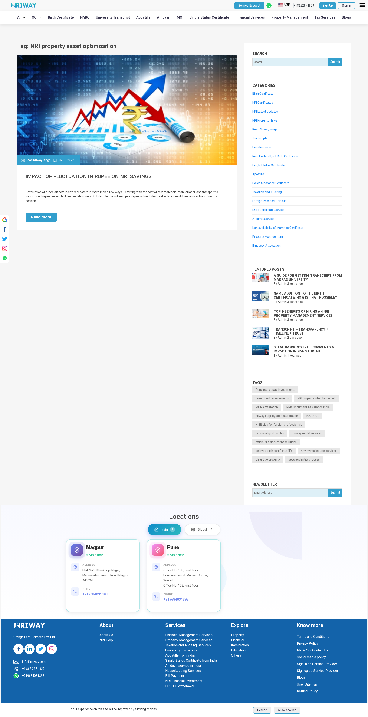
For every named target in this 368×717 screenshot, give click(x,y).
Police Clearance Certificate (270, 183)
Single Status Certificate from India (191, 660)
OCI (34, 17)
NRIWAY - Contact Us (312, 650)
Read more (41, 217)
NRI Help (106, 640)
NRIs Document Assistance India (308, 407)
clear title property (268, 459)
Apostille (143, 17)
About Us (106, 635)
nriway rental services (307, 433)
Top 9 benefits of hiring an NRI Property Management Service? (303, 313)
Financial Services (250, 17)
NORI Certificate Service (268, 210)
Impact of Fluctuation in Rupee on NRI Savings (89, 176)
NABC (84, 17)
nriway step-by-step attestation (277, 416)
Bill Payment (174, 676)
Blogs (346, 17)
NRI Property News (264, 120)
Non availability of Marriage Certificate (277, 227)
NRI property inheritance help (317, 398)
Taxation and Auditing (267, 192)
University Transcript (113, 17)
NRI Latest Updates (265, 111)
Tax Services (324, 17)
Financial (237, 640)
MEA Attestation (267, 407)
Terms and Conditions (313, 637)
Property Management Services (189, 640)
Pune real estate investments (275, 389)
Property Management (289, 17)
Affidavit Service (263, 218)
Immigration (240, 645)
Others (236, 655)
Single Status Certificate (209, 17)
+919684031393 (95, 594)
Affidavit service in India (183, 666)
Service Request (249, 5)
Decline (262, 710)
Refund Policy (307, 691)
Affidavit (163, 17)
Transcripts (259, 138)
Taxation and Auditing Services (188, 645)
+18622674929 (304, 5)
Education (238, 650)
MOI (180, 17)
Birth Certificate (61, 17)
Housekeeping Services (183, 671)
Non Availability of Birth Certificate (275, 156)
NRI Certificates (262, 102)
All (19, 17)
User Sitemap (307, 684)
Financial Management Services (189, 635)
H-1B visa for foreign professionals (279, 424)
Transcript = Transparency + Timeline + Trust (301, 331)
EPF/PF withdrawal (179, 686)
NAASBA (312, 416)
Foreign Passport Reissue (269, 201)
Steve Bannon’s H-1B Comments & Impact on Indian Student (304, 349)
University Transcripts (181, 650)
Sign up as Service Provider (317, 671)
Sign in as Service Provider (317, 664)
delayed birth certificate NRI (274, 450)
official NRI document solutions (276, 442)
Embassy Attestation (266, 245)
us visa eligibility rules (270, 433)
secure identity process (304, 459)
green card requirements (272, 398)
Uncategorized (262, 147)
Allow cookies (287, 710)
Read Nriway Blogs (264, 129)
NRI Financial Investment (183, 681)
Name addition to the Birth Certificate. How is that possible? (305, 295)
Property (237, 635)
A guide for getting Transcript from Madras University (308, 277)
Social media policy (311, 657)
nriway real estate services (319, 450)
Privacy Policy (307, 643)
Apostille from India (180, 655)
